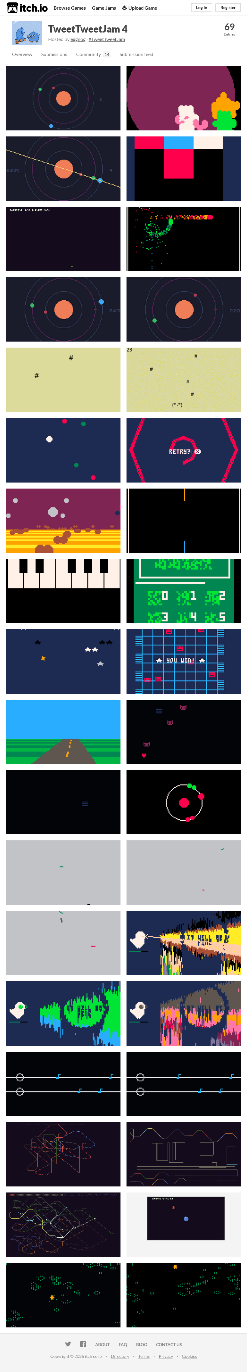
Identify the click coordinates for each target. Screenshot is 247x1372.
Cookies (189, 1356)
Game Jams (104, 8)
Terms (144, 1356)
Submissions (54, 54)
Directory (120, 1356)
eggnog (78, 39)
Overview (22, 54)
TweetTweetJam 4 (88, 29)
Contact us (169, 1344)
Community (88, 54)
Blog (141, 1344)
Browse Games (70, 8)
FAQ (123, 1344)
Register (228, 7)
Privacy (166, 1356)
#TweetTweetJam (107, 39)
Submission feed (136, 54)
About (102, 1344)
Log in (201, 7)
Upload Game (142, 8)
